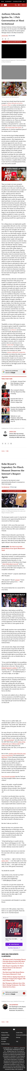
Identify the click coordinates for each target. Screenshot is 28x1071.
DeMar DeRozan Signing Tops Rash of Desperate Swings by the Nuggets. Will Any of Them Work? (14, 978)
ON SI (2, 1)
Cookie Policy (19, 1032)
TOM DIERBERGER (13, 1004)
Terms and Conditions (21, 1035)
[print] (11, 443)
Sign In (24, 5)
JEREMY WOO (12, 431)
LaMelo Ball (10, 345)
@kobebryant (11, 877)
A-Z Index (3, 1041)
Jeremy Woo (5, 35)
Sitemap (18, 1037)
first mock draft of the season (14, 127)
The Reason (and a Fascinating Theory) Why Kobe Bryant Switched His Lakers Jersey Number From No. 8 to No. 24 (14, 961)
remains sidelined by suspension (16, 352)
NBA (7, 451)
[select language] (19, 5)
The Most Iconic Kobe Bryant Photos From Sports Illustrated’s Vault (13, 973)
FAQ (17, 1041)
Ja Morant (13, 330)
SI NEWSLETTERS (17, 1)
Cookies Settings (5, 1044)
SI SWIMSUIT (8, 1)
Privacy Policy (4, 1032)
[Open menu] (2, 5)
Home (3, 451)
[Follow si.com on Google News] (24, 372)
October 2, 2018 (16, 880)
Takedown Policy (5, 1035)
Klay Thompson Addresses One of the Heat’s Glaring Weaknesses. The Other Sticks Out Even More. (14, 985)
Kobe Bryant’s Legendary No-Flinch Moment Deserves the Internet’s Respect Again (13, 967)
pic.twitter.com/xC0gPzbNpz (9, 878)
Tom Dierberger (5, 487)
